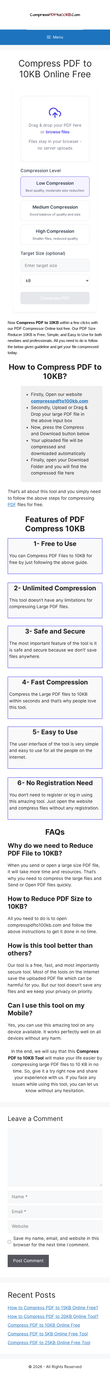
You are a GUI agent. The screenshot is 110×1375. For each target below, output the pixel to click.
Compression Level (40, 170)
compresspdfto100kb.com (59, 401)
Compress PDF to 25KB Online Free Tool (49, 1342)
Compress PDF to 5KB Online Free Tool (48, 1333)
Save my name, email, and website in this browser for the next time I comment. (56, 1242)
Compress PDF (55, 298)
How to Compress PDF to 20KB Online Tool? (53, 1316)
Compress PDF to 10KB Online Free (44, 1325)
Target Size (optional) (42, 253)
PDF (12, 504)
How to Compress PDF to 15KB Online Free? (53, 1307)
